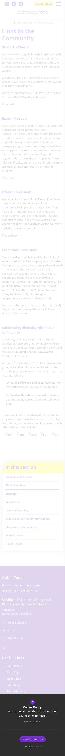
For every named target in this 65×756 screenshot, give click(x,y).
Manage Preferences (32, 746)
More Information (32, 721)
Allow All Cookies (33, 739)
